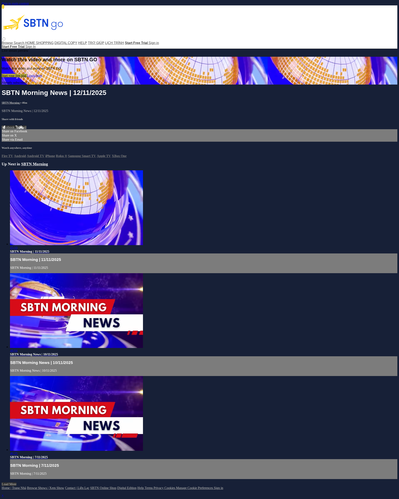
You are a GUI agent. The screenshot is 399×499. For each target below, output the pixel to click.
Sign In (30, 46)
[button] (3, 39)
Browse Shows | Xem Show (45, 488)
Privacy (159, 488)
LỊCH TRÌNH (114, 43)
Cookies (170, 488)
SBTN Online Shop (103, 488)
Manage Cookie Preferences (195, 488)
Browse (8, 43)
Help (141, 488)
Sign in (154, 43)
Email (22, 127)
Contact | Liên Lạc (77, 488)
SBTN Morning (11, 102)
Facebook (8, 127)
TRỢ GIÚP (96, 43)
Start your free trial (14, 75)
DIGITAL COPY (65, 43)
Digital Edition (127, 488)
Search (19, 43)
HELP (82, 43)
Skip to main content (15, 3)
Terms (149, 488)
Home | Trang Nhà (14, 488)
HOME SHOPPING (39, 43)
